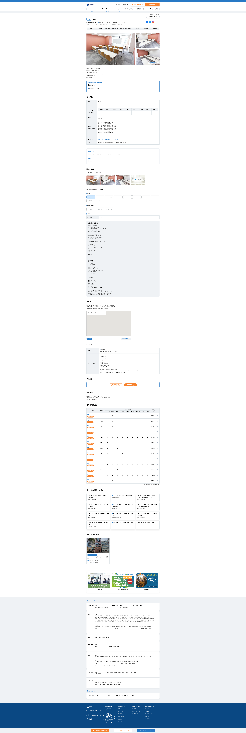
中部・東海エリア (111, 695)
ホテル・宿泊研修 (121, 716)
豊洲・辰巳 (139, 621)
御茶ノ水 (114, 618)
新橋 (130, 618)
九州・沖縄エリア (133, 695)
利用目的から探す (141, 8)
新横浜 (125, 626)
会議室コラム (147, 716)
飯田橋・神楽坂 (100, 620)
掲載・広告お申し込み (148, 713)
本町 (133, 656)
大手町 (129, 617)
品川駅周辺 (97, 617)
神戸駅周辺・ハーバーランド (117, 661)
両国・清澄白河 (122, 618)
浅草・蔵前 (152, 620)
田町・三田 (142, 618)
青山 (152, 617)
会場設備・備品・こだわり (126, 28)
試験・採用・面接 (121, 713)
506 (88, 474)
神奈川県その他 (149, 626)
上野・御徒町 (147, 620)
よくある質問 (147, 711)
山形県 (137, 605)
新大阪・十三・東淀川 (109, 658)
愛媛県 (131, 672)
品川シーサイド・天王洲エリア (111, 617)
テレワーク (120, 721)
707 (88, 441)
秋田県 (133, 605)
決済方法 (146, 28)
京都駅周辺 (97, 665)
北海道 (96, 605)
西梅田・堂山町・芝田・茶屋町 (107, 656)
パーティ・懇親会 (121, 714)
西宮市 (131, 661)
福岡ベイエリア (104, 682)
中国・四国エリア (125, 695)
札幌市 (96, 607)
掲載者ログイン (126, 4)
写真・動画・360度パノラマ (111, 28)
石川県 (103, 637)
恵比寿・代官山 (143, 617)
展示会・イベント (121, 711)
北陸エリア (105, 695)
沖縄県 (119, 684)
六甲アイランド (106, 661)
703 (88, 425)
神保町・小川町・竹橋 (110, 620)
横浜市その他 (129, 626)
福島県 (141, 605)
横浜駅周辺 (97, 626)
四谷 (113, 615)
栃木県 (146, 628)
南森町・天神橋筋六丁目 (123, 656)
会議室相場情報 (147, 718)
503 (88, 458)
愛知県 (106, 11)
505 (88, 468)
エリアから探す (117, 8)
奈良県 (126, 663)
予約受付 (155, 28)
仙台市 (121, 607)
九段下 (123, 620)
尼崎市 (128, 661)
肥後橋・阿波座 (102, 658)
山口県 (119, 672)
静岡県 (96, 646)
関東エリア (99, 695)
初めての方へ (92, 8)
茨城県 (142, 628)
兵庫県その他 (135, 661)
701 (88, 414)
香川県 (123, 672)
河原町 (110, 665)
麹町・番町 (119, 620)
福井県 (107, 637)
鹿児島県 (115, 684)
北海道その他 (105, 607)
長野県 (118, 646)
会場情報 (100, 28)
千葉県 (96, 628)
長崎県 (96, 684)
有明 (135, 621)
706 (88, 436)
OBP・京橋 (97, 658)
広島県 (96, 672)
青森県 (113, 605)
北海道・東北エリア (92, 695)
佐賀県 (100, 684)
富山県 (100, 637)
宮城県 (121, 605)
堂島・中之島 (116, 656)
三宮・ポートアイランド (99, 661)
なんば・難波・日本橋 (141, 656)
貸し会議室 (134, 708)
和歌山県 (133, 663)
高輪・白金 (119, 617)
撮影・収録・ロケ (121, 719)
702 (88, 420)
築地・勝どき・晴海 (128, 621)
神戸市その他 (124, 661)
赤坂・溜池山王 (141, 620)
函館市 (99, 607)
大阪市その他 (134, 658)
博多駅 (96, 682)
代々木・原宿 (149, 617)
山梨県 (114, 646)
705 (88, 431)
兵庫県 (96, 660)
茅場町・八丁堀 (114, 621)
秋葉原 (109, 618)
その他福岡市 (110, 682)
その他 (133, 714)
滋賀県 (122, 663)
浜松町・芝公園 (136, 618)
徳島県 (127, 672)
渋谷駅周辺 (138, 617)
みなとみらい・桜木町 (103, 626)
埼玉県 (116, 628)
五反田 (102, 617)
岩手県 (117, 605)
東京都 (96, 614)
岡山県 (108, 672)
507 (88, 479)
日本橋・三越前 (149, 618)
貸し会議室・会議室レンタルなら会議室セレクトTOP (94, 11)
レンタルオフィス (135, 713)
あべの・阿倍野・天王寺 (117, 658)
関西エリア (118, 695)
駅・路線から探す (129, 8)
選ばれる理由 (105, 8)
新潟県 (96, 637)
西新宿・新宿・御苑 (98, 615)
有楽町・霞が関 (133, 617)
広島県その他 (100, 673)
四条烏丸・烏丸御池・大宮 (103, 665)
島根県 (112, 672)
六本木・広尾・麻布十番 (129, 620)
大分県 (107, 684)
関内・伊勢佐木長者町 (111, 626)
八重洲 (123, 617)
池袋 (137, 615)
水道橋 (105, 620)
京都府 (96, 663)
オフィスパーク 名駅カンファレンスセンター (120, 11)
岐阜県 (110, 646)
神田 (112, 618)
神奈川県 (96, 625)
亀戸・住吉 (127, 618)
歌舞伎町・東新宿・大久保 (106, 615)
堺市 (140, 658)
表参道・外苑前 (97, 618)
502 (88, 452)
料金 (91, 28)
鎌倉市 (145, 626)
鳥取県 (115, 672)
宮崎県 (111, 684)
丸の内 (126, 617)
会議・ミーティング (121, 708)
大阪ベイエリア (125, 658)
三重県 (130, 663)
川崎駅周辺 (134, 626)
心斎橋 (136, 656)
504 (88, 463)
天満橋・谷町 (151, 656)
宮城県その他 (125, 607)
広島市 (96, 673)
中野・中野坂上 (116, 615)
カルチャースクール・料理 (122, 718)
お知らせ (146, 714)
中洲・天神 (99, 682)
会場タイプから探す (153, 8)
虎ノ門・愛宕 (136, 620)
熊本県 (103, 684)
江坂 (138, 658)
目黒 (105, 617)
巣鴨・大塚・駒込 (142, 615)
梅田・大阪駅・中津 (98, 656)
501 (88, 447)
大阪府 (96, 655)
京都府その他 (114, 665)
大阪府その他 (144, 658)
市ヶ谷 (96, 620)
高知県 (135, 672)
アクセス (138, 28)
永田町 (116, 620)
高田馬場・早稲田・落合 (124, 615)
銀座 (145, 618)
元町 (110, 661)
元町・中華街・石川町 (119, 626)
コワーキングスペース (136, 711)
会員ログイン (118, 4)
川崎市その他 (138, 626)
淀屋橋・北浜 (130, 656)
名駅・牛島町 (110, 11)
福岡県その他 (119, 682)
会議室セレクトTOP (108, 709)
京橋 (153, 618)
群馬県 (150, 628)
